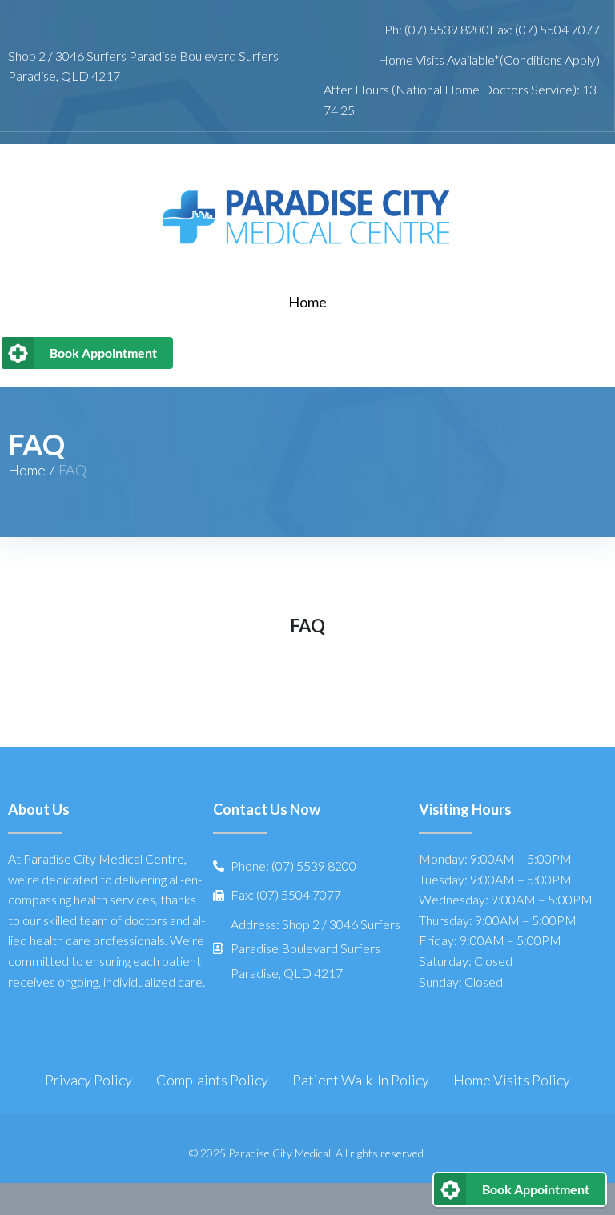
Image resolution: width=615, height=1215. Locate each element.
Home (27, 470)
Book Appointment (103, 352)
